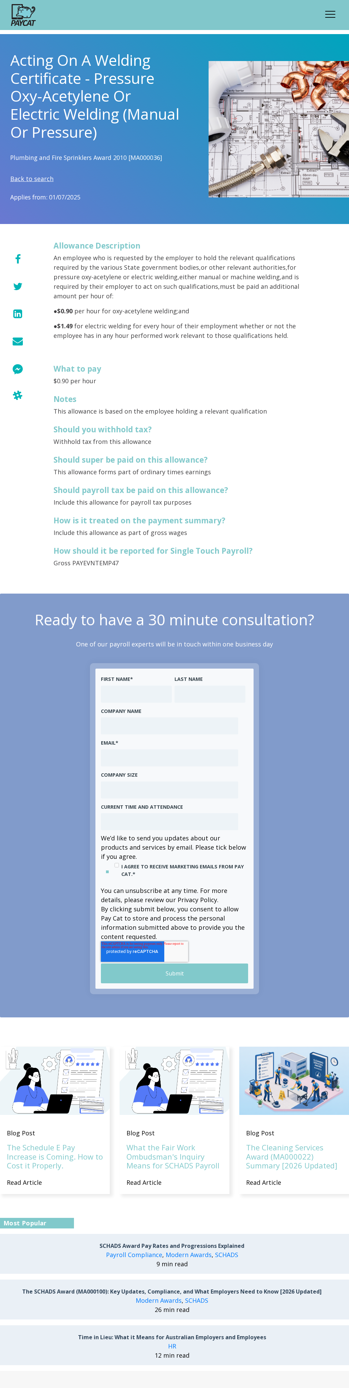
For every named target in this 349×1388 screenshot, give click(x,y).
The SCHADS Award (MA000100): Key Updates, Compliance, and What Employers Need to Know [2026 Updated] (172, 1291)
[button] (332, 13)
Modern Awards (189, 1255)
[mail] (18, 340)
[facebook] (18, 259)
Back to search (32, 179)
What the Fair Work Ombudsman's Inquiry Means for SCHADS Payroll (172, 1156)
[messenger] (18, 368)
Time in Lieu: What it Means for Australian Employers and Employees (172, 1337)
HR (172, 1346)
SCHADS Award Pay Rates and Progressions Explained (172, 1246)
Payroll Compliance (134, 1255)
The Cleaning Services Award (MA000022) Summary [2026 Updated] (291, 1156)
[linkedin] (18, 313)
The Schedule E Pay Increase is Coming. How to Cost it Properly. (55, 1156)
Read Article (24, 1182)
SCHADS (226, 1255)
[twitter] (18, 286)
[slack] (18, 395)
